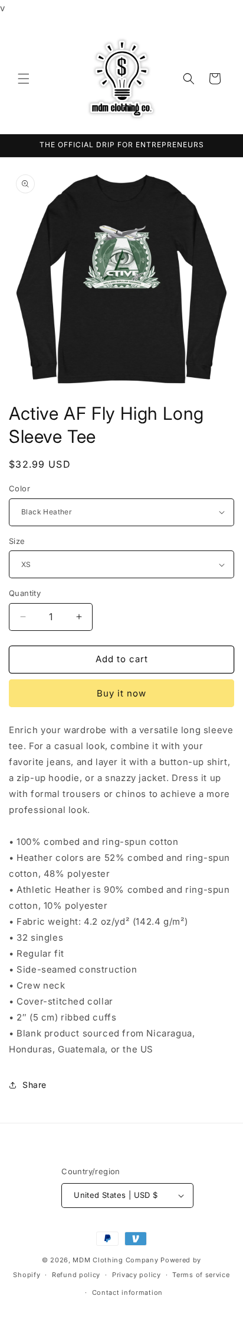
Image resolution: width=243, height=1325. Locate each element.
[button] (24, 79)
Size (17, 541)
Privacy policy (136, 1275)
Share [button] (34, 1085)
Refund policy (76, 1275)
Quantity (25, 593)
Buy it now (121, 693)
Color (19, 488)
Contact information (127, 1292)
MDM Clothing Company (115, 1260)
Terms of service (200, 1275)
